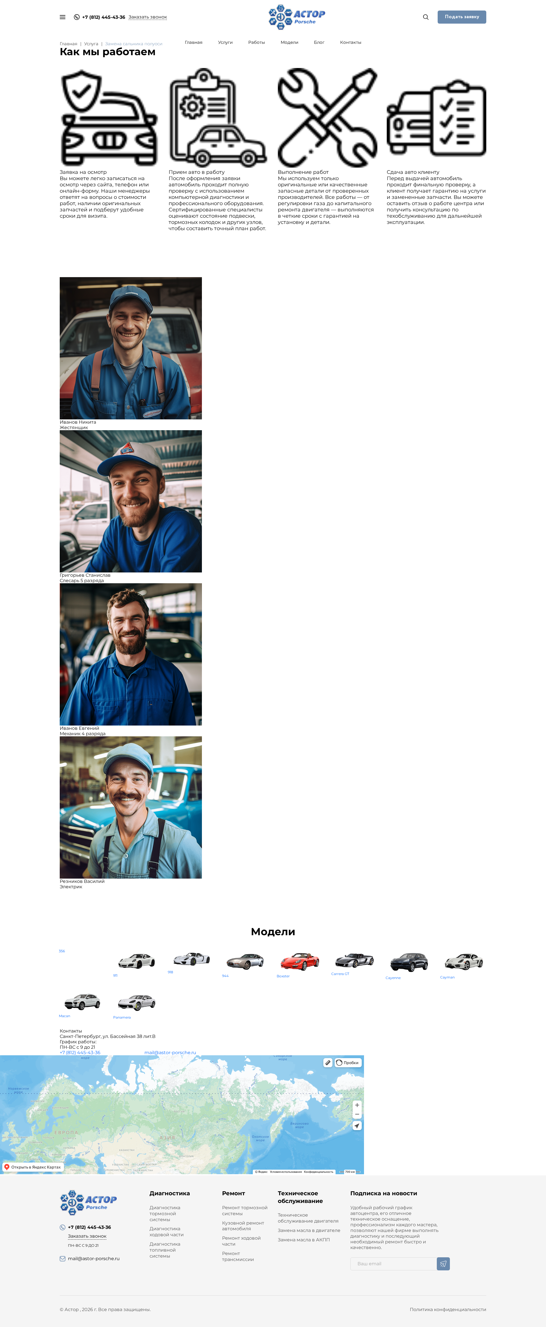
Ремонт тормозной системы (245, 1210)
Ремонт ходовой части (241, 1241)
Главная (193, 42)
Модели (289, 42)
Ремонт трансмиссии (238, 1256)
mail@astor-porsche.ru (170, 1052)
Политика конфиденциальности (448, 1309)
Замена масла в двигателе (309, 1230)
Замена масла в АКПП (304, 1239)
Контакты (350, 42)
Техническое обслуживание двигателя (308, 1218)
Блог (319, 42)
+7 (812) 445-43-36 (80, 1052)
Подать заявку (462, 16)
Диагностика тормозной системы (165, 1213)
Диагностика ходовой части (167, 1231)
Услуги (225, 42)
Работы (256, 42)
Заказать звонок (148, 17)
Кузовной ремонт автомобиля (243, 1226)
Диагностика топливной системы (165, 1250)
